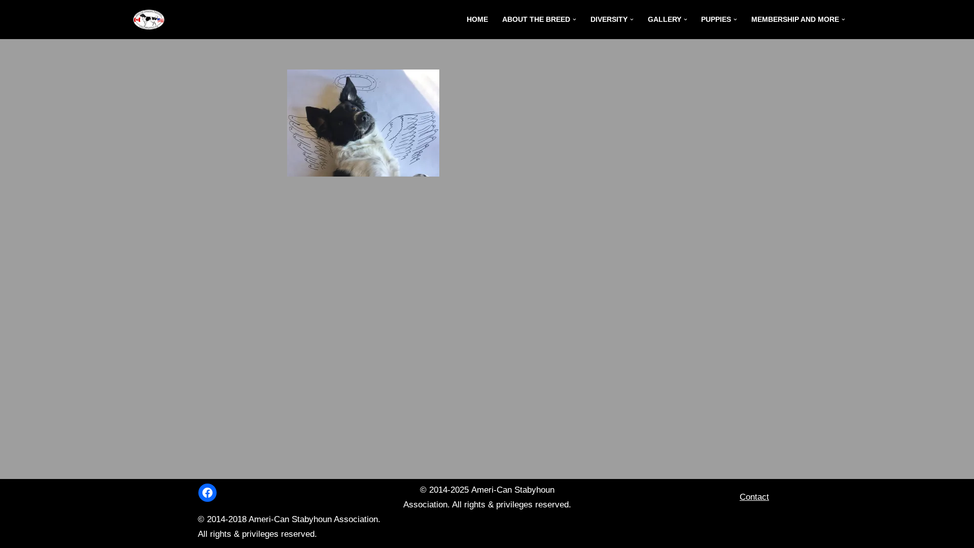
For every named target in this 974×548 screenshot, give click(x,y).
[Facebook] (207, 493)
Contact (754, 497)
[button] (574, 19)
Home (477, 19)
